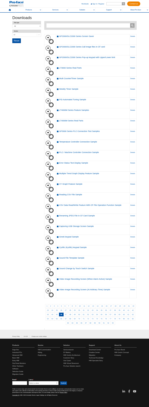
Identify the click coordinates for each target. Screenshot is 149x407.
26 (61, 310)
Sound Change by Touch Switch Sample (76, 268)
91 (104, 323)
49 (75, 314)
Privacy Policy (16, 336)
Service (40, 345)
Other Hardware (17, 366)
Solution (82, 10)
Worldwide (85, 4)
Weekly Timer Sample (68, 89)
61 (128, 314)
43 (48, 314)
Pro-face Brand (119, 350)
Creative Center (94, 352)
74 (97, 319)
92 (108, 323)
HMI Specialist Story (96, 360)
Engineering (42, 355)
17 (111, 306)
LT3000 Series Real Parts (70, 68)
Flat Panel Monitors (19, 363)
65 (57, 319)
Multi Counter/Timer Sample (71, 78)
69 (75, 319)
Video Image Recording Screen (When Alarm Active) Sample (85, 279)
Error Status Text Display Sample (73, 163)
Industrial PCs (17, 352)
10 (80, 306)
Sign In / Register (98, 4)
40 (124, 310)
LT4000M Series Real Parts (71, 121)
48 (70, 314)
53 (92, 314)
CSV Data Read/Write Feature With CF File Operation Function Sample (90, 205)
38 (115, 310)
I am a (31, 379)
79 (119, 319)
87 (86, 323)
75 (101, 319)
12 (89, 306)
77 (110, 319)
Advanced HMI (17, 355)
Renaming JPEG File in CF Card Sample (77, 216)
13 (93, 306)
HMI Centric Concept (121, 352)
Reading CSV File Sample (70, 194)
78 (115, 319)
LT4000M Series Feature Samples (74, 110)
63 (48, 319)
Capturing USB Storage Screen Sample (76, 226)
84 (72, 323)
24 (52, 310)
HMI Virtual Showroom (71, 363)
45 (57, 314)
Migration (92, 355)
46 (61, 314)
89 (95, 323)
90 (99, 323)
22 (133, 306)
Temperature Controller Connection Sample (78, 142)
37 (110, 310)
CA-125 (26, 336)
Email (14, 379)
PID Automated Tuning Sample (72, 99)
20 (124, 306)
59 (119, 314)
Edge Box (15, 350)
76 (106, 319)
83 (68, 323)
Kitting (40, 352)
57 (110, 314)
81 (128, 319)
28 (70, 310)
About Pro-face (135, 10)
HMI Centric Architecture (71, 355)
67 (66, 319)
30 (79, 310)
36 (106, 310)
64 (52, 319)
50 (79, 314)
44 (52, 314)
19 (120, 306)
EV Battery (67, 352)
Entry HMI (15, 360)
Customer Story (68, 358)
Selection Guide (17, 371)
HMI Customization (44, 350)
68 (70, 319)
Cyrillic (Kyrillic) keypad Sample (73, 247)
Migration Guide (17, 374)
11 (84, 306)
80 (124, 319)
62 (133, 314)
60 (124, 314)
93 (113, 323)
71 (84, 319)
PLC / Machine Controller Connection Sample (79, 152)
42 (133, 310)
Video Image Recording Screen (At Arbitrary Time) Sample (84, 289)
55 (101, 314)
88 (90, 323)
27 (66, 310)
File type (16, 22)
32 (88, 310)
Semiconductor (68, 350)
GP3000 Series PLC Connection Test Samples (79, 131)
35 (101, 310)
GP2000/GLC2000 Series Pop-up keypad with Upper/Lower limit (87, 57)
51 (84, 314)
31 (84, 310)
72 (88, 319)
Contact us (134, 4)
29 (75, 310)
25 (57, 310)
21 (129, 306)
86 (81, 323)
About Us (117, 345)
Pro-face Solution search (71, 366)
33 (92, 310)
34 (97, 310)
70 (79, 319)
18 (115, 306)
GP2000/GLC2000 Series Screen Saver (76, 36)
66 (61, 319)
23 (48, 310)
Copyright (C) (16, 395)
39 (119, 310)
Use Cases (67, 360)
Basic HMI (15, 358)
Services (55, 10)
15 (102, 306)
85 (77, 323)
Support (109, 10)
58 (115, 314)
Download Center (95, 350)
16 (106, 306)
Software (15, 369)
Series (16, 31)
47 (66, 314)
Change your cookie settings (39, 336)
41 (128, 310)
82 (133, 319)
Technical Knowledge (96, 358)
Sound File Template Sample (71, 258)
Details (132, 36)
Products (29, 10)
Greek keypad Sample (69, 237)
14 (97, 306)
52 (88, 314)
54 (97, 314)
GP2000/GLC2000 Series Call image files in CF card (82, 47)
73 (92, 319)
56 (106, 314)
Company (117, 355)
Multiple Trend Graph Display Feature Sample (79, 173)
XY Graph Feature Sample (70, 184)
